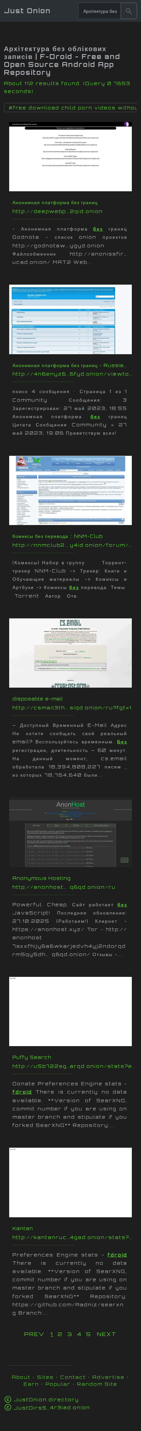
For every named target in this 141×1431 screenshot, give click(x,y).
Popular (58, 1384)
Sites (45, 1377)
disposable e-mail (37, 698)
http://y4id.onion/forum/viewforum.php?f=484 (73, 545)
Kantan (22, 1228)
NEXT (107, 1334)
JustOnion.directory (46, 1399)
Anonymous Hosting (41, 878)
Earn (31, 1384)
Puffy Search (31, 1057)
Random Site (97, 1384)
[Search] (129, 11)
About (21, 1377)
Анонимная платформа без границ (55, 202)
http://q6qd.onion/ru (73, 887)
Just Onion (27, 11)
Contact (73, 1377)
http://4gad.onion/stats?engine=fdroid (73, 1237)
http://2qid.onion (73, 211)
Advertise (108, 1377)
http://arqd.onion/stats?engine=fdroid (73, 1066)
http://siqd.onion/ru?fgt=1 (73, 707)
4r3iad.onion (52, 1407)
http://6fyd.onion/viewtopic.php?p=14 (73, 374)
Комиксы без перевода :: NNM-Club (57, 536)
